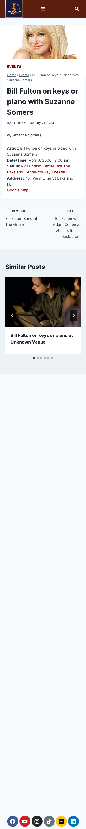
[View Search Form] (77, 9)
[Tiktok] (49, 821)
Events (14, 66)
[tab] (34, 358)
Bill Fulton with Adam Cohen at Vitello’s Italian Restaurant (67, 224)
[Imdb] (61, 821)
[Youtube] (24, 821)
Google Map (17, 190)
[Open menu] (43, 8)
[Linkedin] (73, 821)
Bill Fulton (18, 123)
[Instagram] (37, 821)
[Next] (73, 315)
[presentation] (43, 302)
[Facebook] (12, 821)
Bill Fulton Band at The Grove (21, 218)
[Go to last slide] (12, 315)
